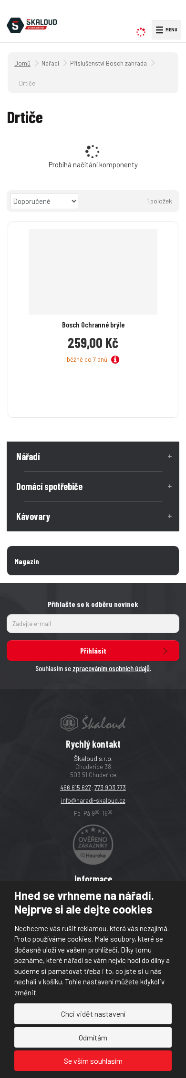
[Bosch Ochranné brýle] (93, 272)
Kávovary (33, 516)
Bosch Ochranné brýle (93, 324)
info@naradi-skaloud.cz (93, 800)
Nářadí (28, 456)
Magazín (26, 561)
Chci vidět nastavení (93, 1013)
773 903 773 (110, 787)
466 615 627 (75, 787)
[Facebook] (160, 12)
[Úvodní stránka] (32, 24)
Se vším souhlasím (93, 1060)
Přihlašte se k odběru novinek (93, 603)
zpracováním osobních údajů (111, 668)
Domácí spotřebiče (49, 486)
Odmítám (93, 1037)
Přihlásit (93, 650)
